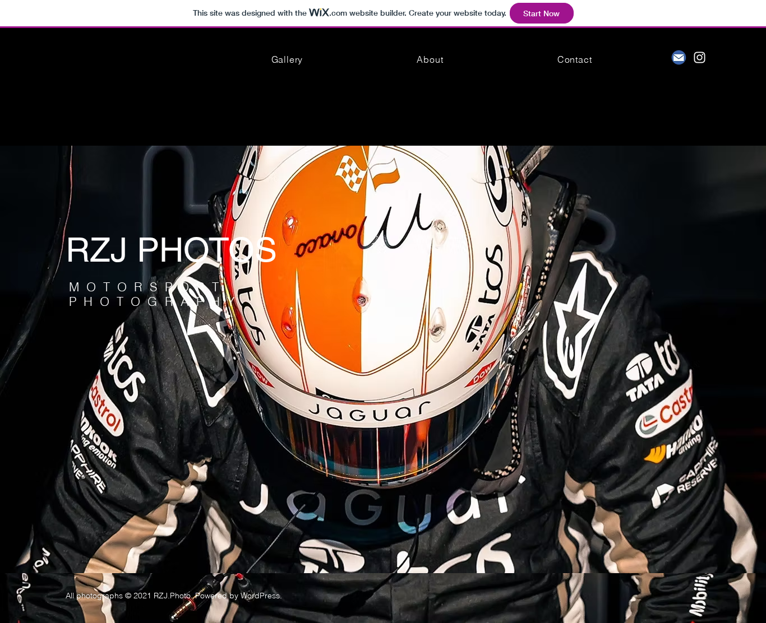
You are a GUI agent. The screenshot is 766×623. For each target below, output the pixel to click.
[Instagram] (699, 57)
